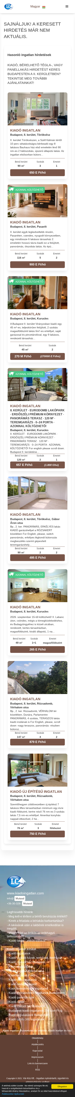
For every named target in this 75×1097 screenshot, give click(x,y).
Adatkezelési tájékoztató (13, 1093)
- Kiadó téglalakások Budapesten (28, 1015)
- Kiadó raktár (15, 1001)
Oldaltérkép (37, 1038)
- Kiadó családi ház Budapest (26, 962)
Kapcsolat (37, 1051)
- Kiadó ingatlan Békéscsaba (25, 971)
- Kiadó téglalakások (20, 966)
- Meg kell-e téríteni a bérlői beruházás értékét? (37, 916)
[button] (38, 6)
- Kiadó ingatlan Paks (21, 975)
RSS (37, 1070)
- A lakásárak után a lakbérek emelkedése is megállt (35, 927)
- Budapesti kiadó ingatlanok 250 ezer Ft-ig (34, 1010)
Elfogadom (62, 1086)
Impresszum (37, 1057)
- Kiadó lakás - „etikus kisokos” (26, 940)
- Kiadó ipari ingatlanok (22, 979)
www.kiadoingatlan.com (25, 893)
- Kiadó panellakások (20, 997)
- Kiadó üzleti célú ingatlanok (25, 1019)
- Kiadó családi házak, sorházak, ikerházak (34, 957)
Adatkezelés (37, 1044)
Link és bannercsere (37, 1063)
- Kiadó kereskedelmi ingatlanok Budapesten (36, 992)
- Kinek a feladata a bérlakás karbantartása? (35, 920)
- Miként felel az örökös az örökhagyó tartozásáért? (31, 934)
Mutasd (20, 898)
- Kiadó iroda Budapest (22, 984)
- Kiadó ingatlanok (18, 953)
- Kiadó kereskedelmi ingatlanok (27, 988)
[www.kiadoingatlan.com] (8, 6)
